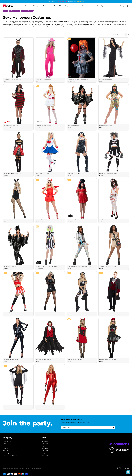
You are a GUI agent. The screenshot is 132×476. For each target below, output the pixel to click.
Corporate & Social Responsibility (12, 446)
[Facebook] (117, 468)
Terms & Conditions (8, 453)
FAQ (43, 446)
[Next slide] (31, 57)
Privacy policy (22, 468)
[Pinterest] (128, 468)
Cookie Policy (6, 448)
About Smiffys (7, 441)
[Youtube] (125, 468)
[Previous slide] (5, 57)
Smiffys (8, 468)
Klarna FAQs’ (45, 448)
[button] (121, 34)
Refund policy (14, 468)
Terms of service (29, 468)
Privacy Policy (7, 451)
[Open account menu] (124, 6)
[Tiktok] (123, 468)
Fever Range (49, 24)
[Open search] (120, 6)
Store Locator (45, 455)
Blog (4, 443)
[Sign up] (113, 427)
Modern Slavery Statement (10, 455)
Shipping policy (37, 468)
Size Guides (45, 443)
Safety (43, 453)
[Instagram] (120, 468)
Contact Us (45, 441)
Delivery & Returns (46, 451)
